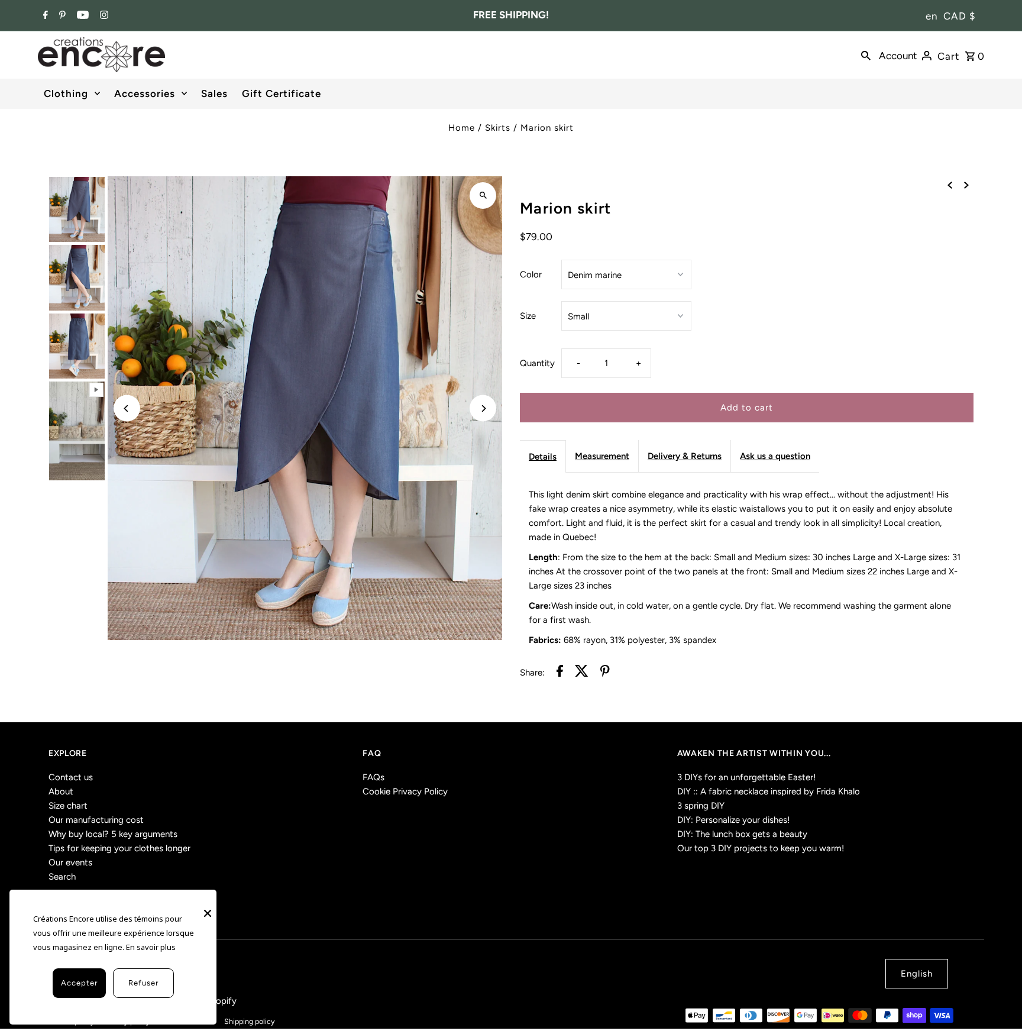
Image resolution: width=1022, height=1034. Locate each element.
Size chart (68, 805)
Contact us (70, 777)
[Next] (483, 408)
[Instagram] (102, 16)
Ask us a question (775, 456)
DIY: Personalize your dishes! (733, 820)
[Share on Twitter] (581, 673)
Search (62, 876)
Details (543, 456)
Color (531, 274)
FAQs (373, 777)
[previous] (950, 184)
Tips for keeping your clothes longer (119, 848)
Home (461, 127)
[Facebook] (44, 16)
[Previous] (127, 408)
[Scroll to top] (997, 1003)
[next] (966, 184)
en (931, 16)
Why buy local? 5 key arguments (112, 834)
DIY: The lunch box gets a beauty (742, 834)
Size (528, 316)
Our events (70, 862)
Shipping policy (249, 1021)
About (60, 791)
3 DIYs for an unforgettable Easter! (746, 777)
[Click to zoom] (483, 195)
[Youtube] (81, 16)
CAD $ (959, 16)
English (917, 973)
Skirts (497, 127)
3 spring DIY (701, 805)
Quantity (537, 363)
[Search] (866, 55)
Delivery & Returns (685, 456)
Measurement (602, 456)
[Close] (208, 907)
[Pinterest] (61, 16)
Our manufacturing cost (96, 820)
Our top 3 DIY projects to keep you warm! (760, 848)
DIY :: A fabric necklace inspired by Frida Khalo (768, 791)
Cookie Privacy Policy (405, 791)
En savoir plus (151, 947)
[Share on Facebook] (560, 673)
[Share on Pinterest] (605, 673)
